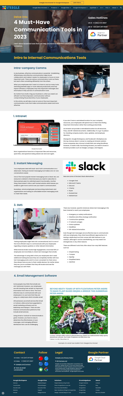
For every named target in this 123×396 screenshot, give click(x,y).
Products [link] (54, 8)
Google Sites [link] (65, 8)
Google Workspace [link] (79, 8)
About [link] (114, 8)
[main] (49, 31)
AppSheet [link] (93, 8)
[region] (61, 2)
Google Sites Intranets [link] (40, 8)
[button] (121, 8)
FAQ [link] (107, 8)
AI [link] (101, 8)
